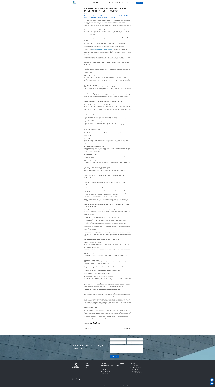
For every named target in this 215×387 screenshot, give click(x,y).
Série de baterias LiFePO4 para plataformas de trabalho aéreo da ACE (102, 316)
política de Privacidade (130, 385)
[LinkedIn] (73, 379)
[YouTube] (79, 379)
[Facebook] (76, 379)
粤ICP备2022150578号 (137, 385)
